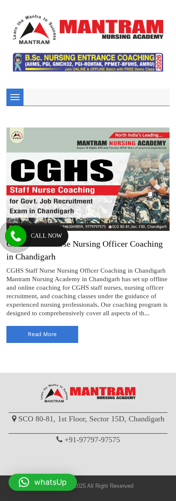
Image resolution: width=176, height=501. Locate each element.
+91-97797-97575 (92, 439)
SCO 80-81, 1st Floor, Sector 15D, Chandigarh (91, 419)
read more (42, 334)
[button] (43, 482)
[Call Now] (15, 236)
